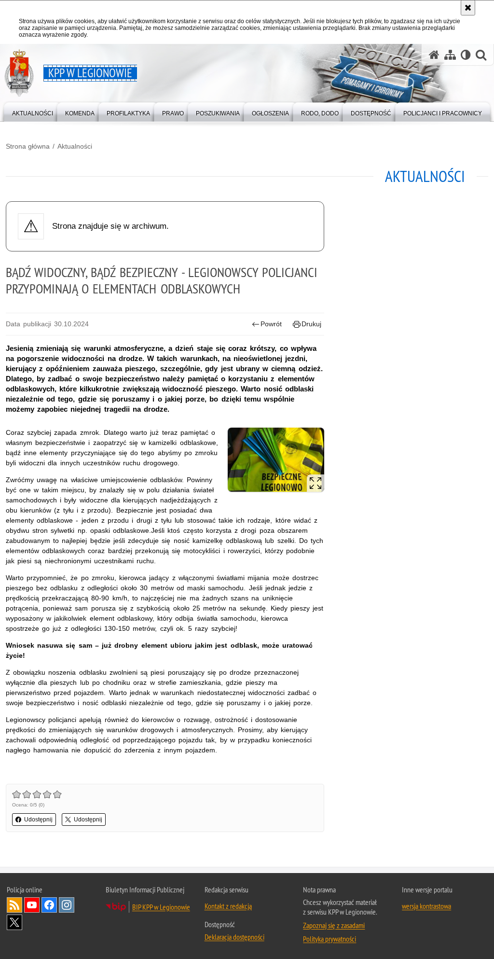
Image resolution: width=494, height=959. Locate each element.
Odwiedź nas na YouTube (32, 905)
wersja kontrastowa (426, 906)
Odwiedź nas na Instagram (66, 905)
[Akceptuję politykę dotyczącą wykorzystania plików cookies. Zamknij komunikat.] (468, 7)
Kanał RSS (14, 905)
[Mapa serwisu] (450, 55)
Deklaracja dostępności (234, 937)
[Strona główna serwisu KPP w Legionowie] (434, 55)
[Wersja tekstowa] (466, 55)
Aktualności (74, 146)
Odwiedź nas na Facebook (49, 905)
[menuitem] (32, 111)
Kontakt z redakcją (228, 906)
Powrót (271, 324)
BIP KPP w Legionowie (161, 907)
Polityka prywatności (329, 939)
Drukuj (311, 324)
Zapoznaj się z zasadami (334, 925)
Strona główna (28, 146)
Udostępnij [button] (38, 819)
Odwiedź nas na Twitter (14, 922)
